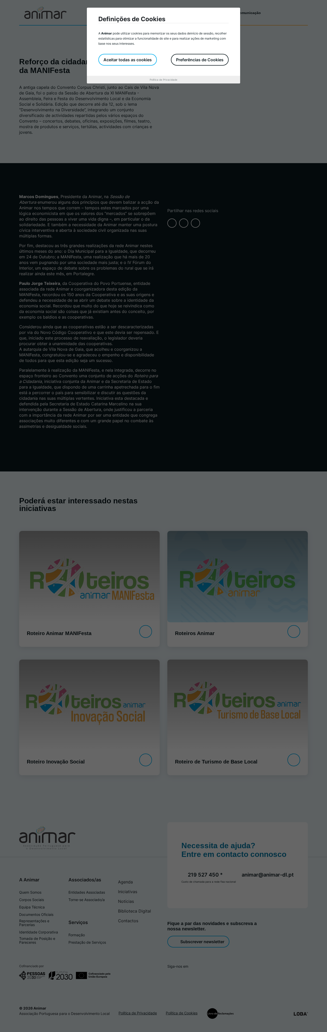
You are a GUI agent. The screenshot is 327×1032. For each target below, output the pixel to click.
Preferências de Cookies (200, 59)
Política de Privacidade (163, 79)
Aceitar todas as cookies (127, 59)
